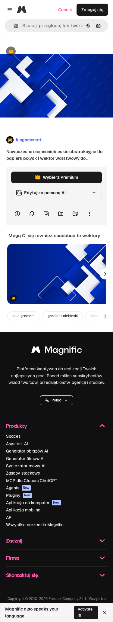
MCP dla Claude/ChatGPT (31, 480)
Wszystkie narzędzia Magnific (35, 524)
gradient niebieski (63, 316)
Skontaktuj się (22, 575)
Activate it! (85, 612)
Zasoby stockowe (23, 473)
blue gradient (23, 316)
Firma (12, 558)
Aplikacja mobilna (23, 510)
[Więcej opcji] (89, 214)
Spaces (13, 436)
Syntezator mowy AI (26, 466)
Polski (56, 400)
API (9, 517)
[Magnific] (56, 351)
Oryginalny (41, 52)
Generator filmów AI (25, 458)
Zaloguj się (92, 9)
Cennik (65, 9)
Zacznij (14, 540)
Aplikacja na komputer (33, 502)
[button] (56, 400)
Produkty (16, 426)
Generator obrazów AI (27, 451)
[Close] (105, 612)
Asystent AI (17, 443)
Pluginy (18, 495)
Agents (18, 488)
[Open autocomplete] (13, 26)
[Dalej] (105, 274)
